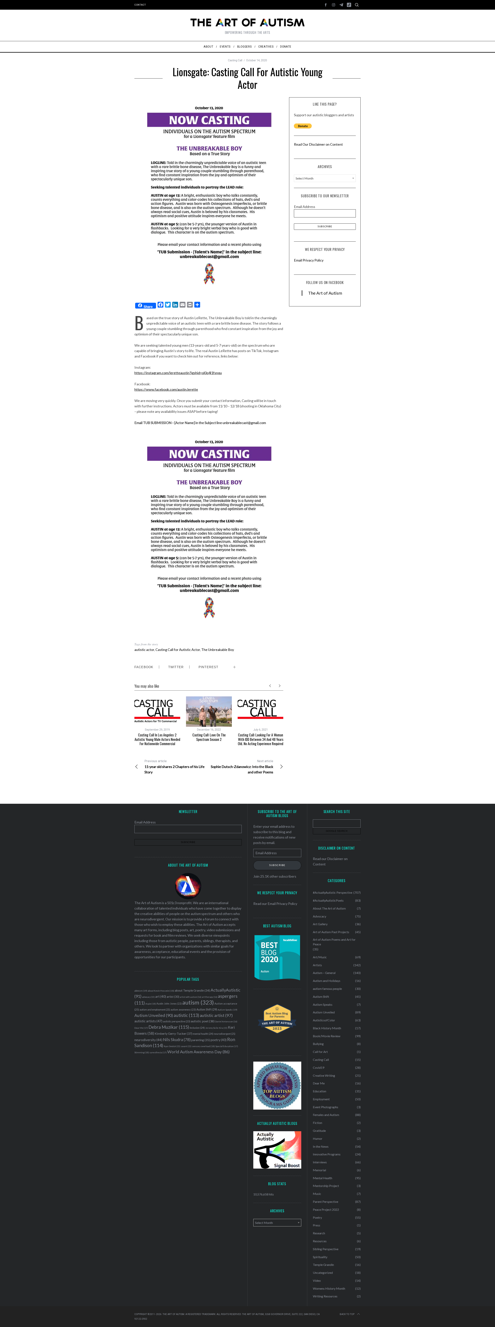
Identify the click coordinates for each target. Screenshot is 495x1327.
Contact (140, 4)
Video (317, 1280)
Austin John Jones (169, 1003)
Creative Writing (324, 1075)
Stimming (141, 1052)
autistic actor (144, 649)
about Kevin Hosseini (161, 990)
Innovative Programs (327, 1154)
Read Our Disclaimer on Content (318, 144)
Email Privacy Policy (308, 260)
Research (319, 1233)
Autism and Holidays (326, 980)
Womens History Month (329, 1288)
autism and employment (155, 1009)
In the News (321, 1146)
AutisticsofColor (324, 1020)
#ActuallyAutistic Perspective (332, 892)
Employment (321, 1099)
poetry (219, 1040)
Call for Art (320, 1051)
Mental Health (322, 1178)
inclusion (197, 1027)
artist (173, 996)
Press (316, 1225)
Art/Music (320, 957)
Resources (320, 1241)
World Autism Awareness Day (198, 1051)
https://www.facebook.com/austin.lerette (166, 389)
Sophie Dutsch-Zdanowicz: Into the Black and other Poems (242, 766)
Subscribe (277, 865)
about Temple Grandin (192, 990)
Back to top (347, 1314)
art (160, 997)
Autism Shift (206, 1009)
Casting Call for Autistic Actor (177, 649)
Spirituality (320, 1257)
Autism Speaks (227, 1009)
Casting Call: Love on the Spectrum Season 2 (209, 737)
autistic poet (202, 1021)
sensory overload (203, 1046)
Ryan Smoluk (172, 1046)
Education (319, 1091)
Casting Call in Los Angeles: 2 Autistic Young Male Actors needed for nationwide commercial (157, 739)
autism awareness (183, 1009)
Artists (317, 965)
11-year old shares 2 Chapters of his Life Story (174, 766)
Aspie (150, 1003)
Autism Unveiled (153, 1015)
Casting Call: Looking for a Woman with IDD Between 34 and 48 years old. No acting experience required (260, 739)
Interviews (320, 1162)
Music (317, 1193)
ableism (140, 990)
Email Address (304, 206)
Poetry (317, 1217)
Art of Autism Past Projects (331, 932)
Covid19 (318, 1067)
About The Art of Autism (329, 908)
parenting (200, 1040)
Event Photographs (325, 1107)
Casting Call (235, 60)
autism (198, 1002)
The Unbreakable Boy (217, 649)
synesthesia (158, 1052)
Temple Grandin (323, 1264)
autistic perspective (176, 1021)
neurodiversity (148, 1040)
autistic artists (148, 1021)
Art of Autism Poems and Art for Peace (334, 942)
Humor (317, 1138)
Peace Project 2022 (326, 1209)
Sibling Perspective (325, 1249)
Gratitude (319, 1130)
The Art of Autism (325, 293)
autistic (186, 1015)
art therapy (209, 997)
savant (186, 1046)
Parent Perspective (325, 1201)
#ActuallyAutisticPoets (328, 900)
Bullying (318, 1044)
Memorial (319, 1170)
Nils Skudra (177, 1039)
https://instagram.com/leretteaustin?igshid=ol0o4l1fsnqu (178, 373)
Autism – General (324, 973)
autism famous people (327, 988)
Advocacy (319, 916)
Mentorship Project (326, 1186)
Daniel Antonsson (226, 1021)
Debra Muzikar (168, 1027)
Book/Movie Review (326, 1036)
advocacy (148, 997)
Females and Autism (326, 1115)
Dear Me (141, 1028)
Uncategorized (323, 1272)
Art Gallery (320, 924)
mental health (203, 1033)
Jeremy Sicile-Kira (216, 1028)
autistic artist (216, 1015)
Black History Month (327, 1028)
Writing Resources (325, 1296)
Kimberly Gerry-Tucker (173, 1033)
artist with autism (190, 997)
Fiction (317, 1122)
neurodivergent (224, 1033)
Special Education (226, 1046)
